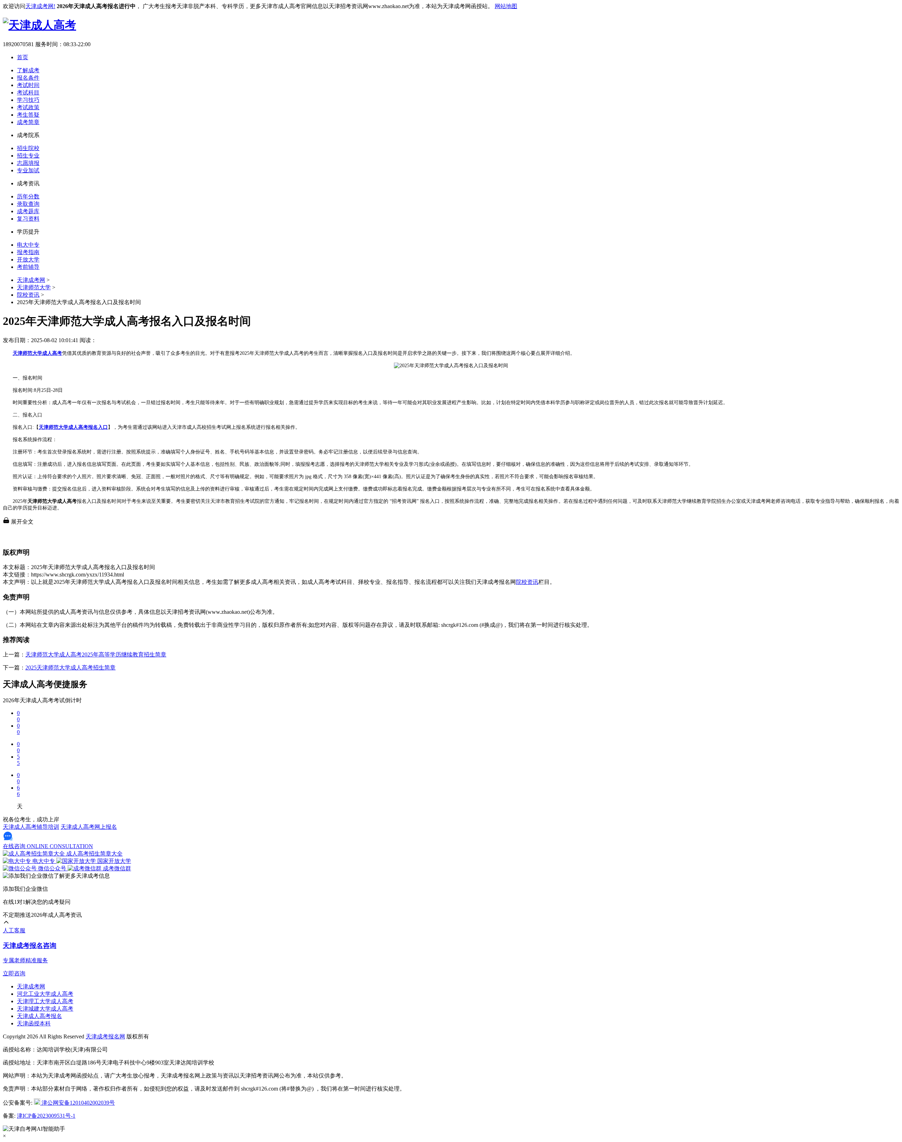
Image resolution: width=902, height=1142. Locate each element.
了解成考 (28, 70)
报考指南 (28, 252)
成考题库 (28, 211)
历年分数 (28, 196)
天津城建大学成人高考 (45, 1009)
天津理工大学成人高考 (45, 1001)
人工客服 (14, 930)
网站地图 (506, 6)
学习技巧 (28, 100)
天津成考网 (31, 280)
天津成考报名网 (105, 1036)
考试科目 (28, 92)
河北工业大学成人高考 (45, 994)
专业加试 (28, 170)
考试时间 (28, 85)
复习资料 (28, 219)
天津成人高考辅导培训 (31, 827)
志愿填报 (28, 163)
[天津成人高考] (39, 25)
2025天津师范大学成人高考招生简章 (70, 668)
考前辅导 (28, 267)
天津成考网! (40, 6)
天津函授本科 (34, 1023)
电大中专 (28, 245)
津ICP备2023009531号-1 (46, 1116)
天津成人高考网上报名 (89, 827)
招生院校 (28, 148)
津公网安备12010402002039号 (77, 1103)
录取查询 (28, 204)
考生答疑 (28, 115)
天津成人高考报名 (39, 1016)
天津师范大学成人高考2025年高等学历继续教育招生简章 (95, 655)
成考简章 (28, 122)
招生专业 (28, 156)
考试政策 (28, 107)
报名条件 (28, 78)
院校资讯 (28, 295)
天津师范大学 (34, 287)
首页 (22, 57)
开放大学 (28, 260)
